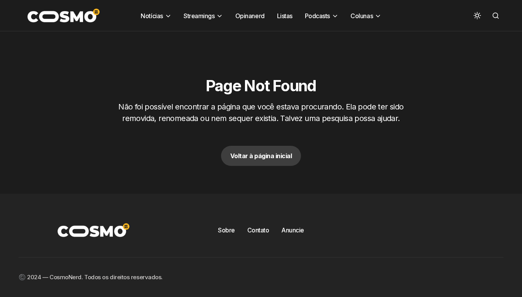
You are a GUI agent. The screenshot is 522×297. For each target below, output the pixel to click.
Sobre (226, 230)
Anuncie (292, 230)
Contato (258, 230)
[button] (477, 15)
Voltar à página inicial (261, 156)
